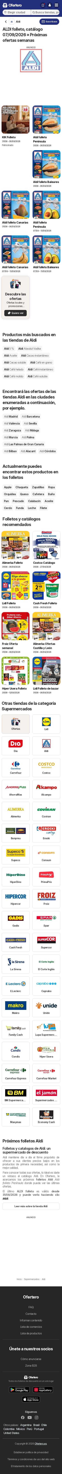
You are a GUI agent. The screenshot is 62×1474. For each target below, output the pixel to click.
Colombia (8, 1429)
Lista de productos (31, 1333)
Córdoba (47, 451)
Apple (7, 487)
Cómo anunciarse (31, 1359)
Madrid (11, 416)
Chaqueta (22, 487)
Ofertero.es (41, 1443)
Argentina (25, 1425)
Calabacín (34, 501)
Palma (28, 437)
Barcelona (31, 416)
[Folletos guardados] (43, 5)
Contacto (31, 1313)
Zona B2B (31, 1365)
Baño (51, 494)
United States (11, 1433)
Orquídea (10, 494)
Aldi (9, 348)
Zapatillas (38, 487)
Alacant (28, 451)
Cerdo (8, 508)
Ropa (51, 487)
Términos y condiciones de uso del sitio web (31, 1459)
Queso (24, 494)
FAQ (31, 1307)
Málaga (32, 430)
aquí (5, 1198)
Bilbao (10, 451)
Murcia (11, 437)
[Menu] (56, 5)
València (12, 423)
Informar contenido (31, 1320)
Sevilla (30, 423)
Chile (44, 1425)
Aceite (49, 501)
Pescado (18, 501)
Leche (32, 508)
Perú (29, 1429)
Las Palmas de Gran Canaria (24, 444)
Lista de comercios (31, 1326)
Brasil (36, 1425)
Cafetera (38, 494)
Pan (6, 501)
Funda (20, 508)
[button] (50, 5)
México (20, 1429)
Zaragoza (12, 430)
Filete (43, 508)
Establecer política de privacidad (31, 1452)
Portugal (39, 1429)
